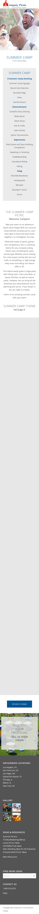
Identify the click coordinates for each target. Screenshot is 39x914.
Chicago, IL (7, 779)
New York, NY (9, 786)
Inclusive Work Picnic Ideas (15, 852)
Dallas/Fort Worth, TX (12, 776)
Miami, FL (7, 782)
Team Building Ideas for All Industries (19, 849)
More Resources (10, 857)
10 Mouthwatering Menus (14, 839)
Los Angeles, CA (10, 767)
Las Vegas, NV (9, 773)
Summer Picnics (10, 836)
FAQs (5, 893)
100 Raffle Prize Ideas (12, 846)
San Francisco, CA (10, 770)
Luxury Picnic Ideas (11, 843)
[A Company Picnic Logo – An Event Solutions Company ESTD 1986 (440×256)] (16, 4)
